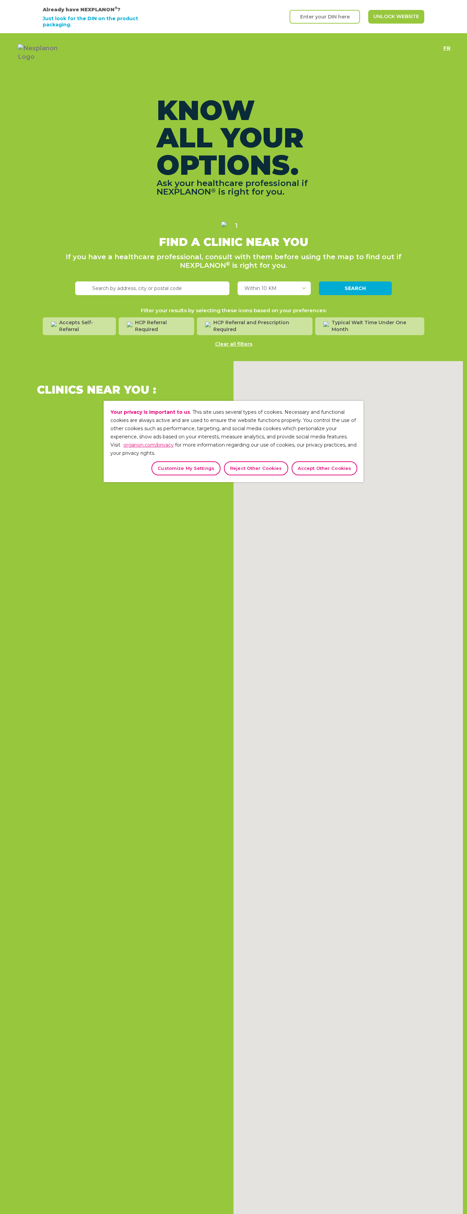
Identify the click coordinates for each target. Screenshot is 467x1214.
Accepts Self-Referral (76, 325)
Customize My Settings (186, 468)
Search (355, 288)
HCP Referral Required (151, 325)
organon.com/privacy (148, 445)
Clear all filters (233, 344)
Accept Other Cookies (324, 468)
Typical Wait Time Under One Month (369, 325)
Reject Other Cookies (256, 468)
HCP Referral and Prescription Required (251, 325)
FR (447, 47)
